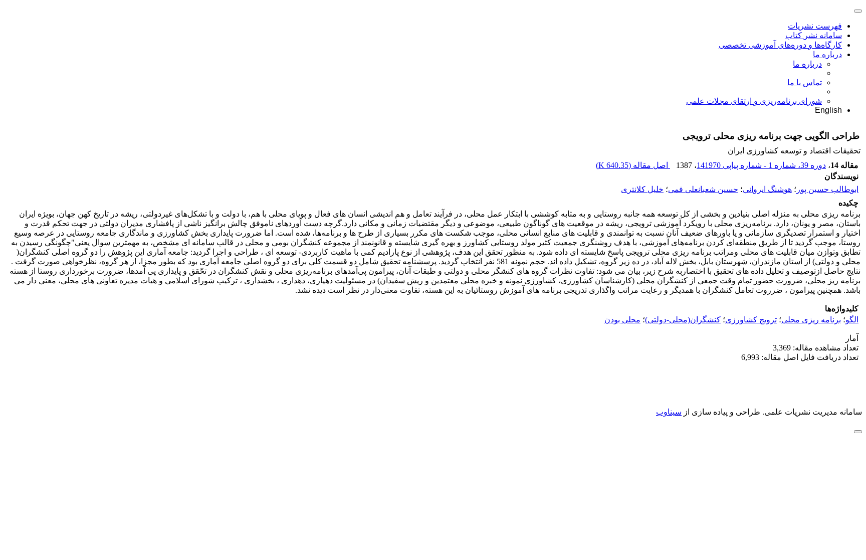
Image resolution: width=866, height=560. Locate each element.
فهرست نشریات (815, 26)
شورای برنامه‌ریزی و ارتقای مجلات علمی (754, 101)
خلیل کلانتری (642, 189)
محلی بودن (622, 319)
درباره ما (827, 54)
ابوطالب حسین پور (827, 189)
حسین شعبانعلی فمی (703, 189)
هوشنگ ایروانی (767, 189)
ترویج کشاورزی (751, 319)
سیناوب (669, 412)
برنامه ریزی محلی (811, 319)
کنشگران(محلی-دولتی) (683, 319)
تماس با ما (804, 82)
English (828, 110)
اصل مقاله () (633, 165)
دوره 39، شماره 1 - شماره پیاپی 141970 (761, 165)
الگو (851, 319)
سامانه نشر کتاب (813, 35)
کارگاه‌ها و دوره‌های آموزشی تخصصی (780, 45)
